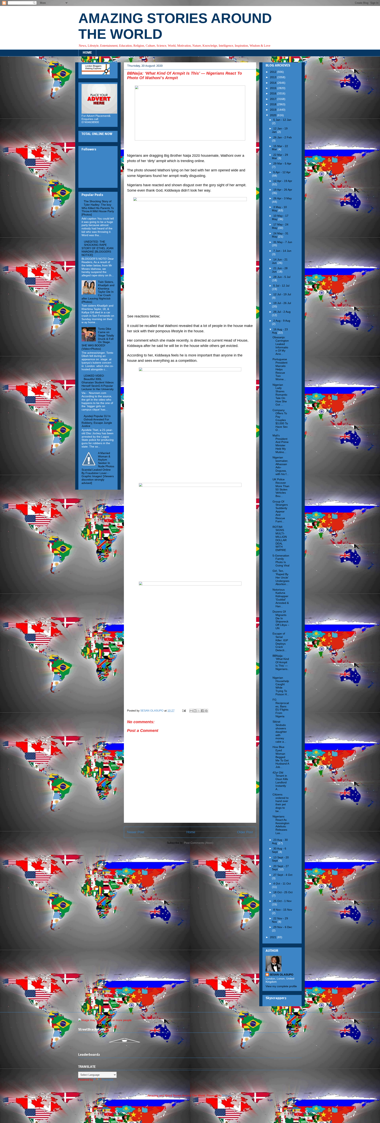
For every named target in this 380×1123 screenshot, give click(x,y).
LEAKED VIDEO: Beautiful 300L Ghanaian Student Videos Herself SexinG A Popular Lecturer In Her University (98, 382)
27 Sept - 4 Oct (282, 874)
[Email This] (191, 711)
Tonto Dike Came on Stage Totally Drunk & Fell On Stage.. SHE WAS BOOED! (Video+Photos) (98, 338)
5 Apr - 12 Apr (282, 172)
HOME (87, 52)
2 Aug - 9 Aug (281, 320)
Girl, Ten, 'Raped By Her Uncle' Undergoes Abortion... (281, 577)
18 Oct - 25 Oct (283, 892)
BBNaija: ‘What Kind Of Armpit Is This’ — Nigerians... (281, 664)
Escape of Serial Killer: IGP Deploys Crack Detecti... (280, 642)
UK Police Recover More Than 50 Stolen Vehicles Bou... (281, 488)
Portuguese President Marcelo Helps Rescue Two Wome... (280, 369)
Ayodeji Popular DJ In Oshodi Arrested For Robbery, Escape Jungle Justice (97, 421)
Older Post (245, 832)
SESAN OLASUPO (281, 974)
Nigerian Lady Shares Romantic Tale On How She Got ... (280, 394)
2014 (273, 82)
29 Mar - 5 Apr (282, 163)
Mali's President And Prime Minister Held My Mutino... (281, 444)
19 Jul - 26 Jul (282, 303)
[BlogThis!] (195, 711)
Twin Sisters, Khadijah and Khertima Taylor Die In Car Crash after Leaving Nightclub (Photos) (98, 291)
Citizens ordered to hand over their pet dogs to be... (281, 803)
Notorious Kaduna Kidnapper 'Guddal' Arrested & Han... (281, 598)
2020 (273, 115)
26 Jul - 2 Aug (282, 311)
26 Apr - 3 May (282, 198)
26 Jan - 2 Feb (282, 137)
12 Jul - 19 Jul (282, 294)
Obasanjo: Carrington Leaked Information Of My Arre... (281, 345)
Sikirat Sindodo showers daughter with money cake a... (280, 731)
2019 (273, 109)
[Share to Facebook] (202, 711)
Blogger (227, 1095)
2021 (273, 937)
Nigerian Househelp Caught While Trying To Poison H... (281, 686)
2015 (273, 88)
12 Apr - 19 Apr (282, 180)
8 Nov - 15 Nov (282, 909)
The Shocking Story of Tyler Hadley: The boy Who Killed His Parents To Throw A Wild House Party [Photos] (98, 208)
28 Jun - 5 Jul (281, 276)
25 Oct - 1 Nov (282, 901)
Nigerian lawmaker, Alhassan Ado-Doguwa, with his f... (281, 466)
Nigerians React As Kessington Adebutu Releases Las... (281, 825)
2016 (273, 93)
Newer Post (135, 832)
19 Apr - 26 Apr (282, 189)
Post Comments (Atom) (198, 842)
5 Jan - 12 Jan (282, 119)
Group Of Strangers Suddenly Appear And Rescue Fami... (280, 511)
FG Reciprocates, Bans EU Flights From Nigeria (281, 708)
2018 (273, 104)
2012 (273, 71)
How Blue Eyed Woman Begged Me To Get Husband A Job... (281, 757)
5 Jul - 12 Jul (281, 285)
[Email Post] (184, 710)
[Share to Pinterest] (206, 711)
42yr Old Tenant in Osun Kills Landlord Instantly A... (280, 781)
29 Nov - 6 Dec (282, 927)
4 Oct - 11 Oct (282, 883)
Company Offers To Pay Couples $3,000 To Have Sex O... (280, 420)
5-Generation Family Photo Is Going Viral (281, 560)
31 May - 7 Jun (282, 242)
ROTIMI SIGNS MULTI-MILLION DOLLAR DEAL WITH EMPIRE (280, 538)
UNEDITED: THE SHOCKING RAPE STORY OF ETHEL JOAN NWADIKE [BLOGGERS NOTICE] (97, 248)
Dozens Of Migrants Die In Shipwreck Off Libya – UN (281, 620)
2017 (273, 99)
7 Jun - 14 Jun (282, 250)
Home (190, 832)
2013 (273, 77)
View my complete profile (281, 986)
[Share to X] (199, 711)
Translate (107, 1079)
